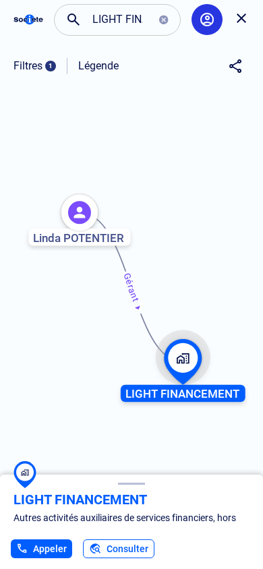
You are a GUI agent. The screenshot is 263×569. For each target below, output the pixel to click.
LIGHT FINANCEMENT (80, 499)
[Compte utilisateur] (207, 19)
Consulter (127, 548)
